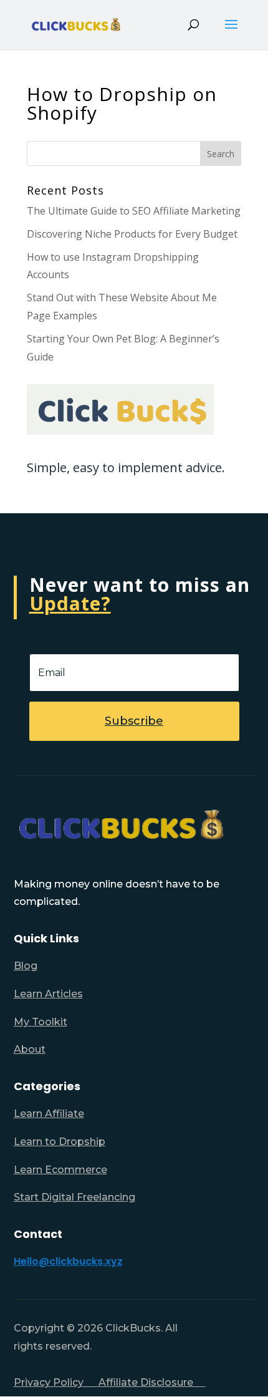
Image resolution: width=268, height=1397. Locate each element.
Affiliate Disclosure (152, 1382)
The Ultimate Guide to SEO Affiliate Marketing (134, 211)
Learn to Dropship (59, 1142)
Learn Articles (48, 994)
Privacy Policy (56, 1382)
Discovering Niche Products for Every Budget (132, 234)
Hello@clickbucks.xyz (68, 1261)
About (29, 1049)
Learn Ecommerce (60, 1170)
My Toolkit (40, 1022)
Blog (25, 966)
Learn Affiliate (49, 1113)
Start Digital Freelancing (74, 1197)
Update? (70, 603)
